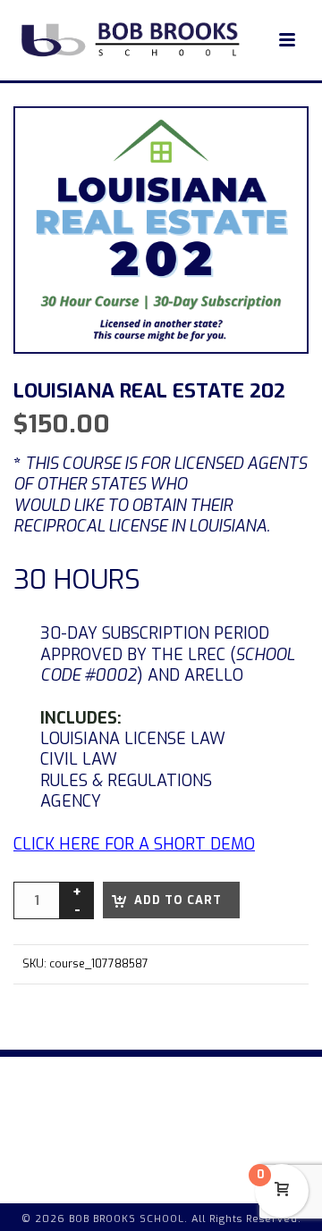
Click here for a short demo (134, 844)
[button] (273, 141)
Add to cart (178, 900)
